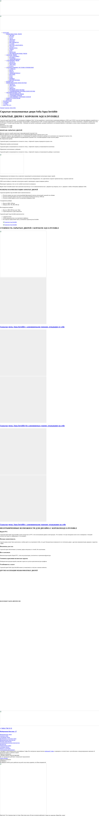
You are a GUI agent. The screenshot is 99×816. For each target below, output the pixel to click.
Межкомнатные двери (6, 734)
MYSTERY (12, 74)
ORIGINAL (12, 39)
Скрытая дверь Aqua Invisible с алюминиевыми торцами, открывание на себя (33, 525)
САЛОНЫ (6, 102)
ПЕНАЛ (11, 71)
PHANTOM (12, 52)
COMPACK (12, 69)
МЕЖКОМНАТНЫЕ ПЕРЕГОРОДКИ (16, 83)
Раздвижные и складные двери (8, 738)
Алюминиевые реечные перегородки (10, 743)
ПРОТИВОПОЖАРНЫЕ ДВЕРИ (18, 53)
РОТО (11, 76)
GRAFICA (12, 62)
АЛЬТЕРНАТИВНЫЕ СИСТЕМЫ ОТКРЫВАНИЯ (20, 67)
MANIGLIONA (13, 48)
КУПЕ (11, 77)
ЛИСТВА (11, 35)
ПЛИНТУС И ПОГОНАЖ (13, 98)
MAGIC (11, 70)
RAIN (10, 50)
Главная (2, 107)
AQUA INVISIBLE (14, 56)
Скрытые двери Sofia (10, 107)
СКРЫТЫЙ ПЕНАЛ (14, 59)
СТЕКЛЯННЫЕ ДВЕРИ (12, 60)
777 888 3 (5, 103)
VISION (11, 49)
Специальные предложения (7, 749)
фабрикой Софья (49, 751)
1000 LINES (12, 64)
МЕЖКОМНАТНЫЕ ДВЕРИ (14, 34)
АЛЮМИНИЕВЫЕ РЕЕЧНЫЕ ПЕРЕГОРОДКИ (22, 91)
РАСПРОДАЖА (7, 101)
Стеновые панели (4, 747)
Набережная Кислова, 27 (8, 731)
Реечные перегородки (6, 741)
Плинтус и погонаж (5, 748)
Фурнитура (3, 744)
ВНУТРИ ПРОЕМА (14, 80)
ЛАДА (11, 38)
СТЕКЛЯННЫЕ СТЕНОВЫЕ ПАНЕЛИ (20, 96)
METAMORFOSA (14, 42)
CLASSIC (11, 43)
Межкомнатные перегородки (7, 740)
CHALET (11, 46)
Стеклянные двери (5, 737)
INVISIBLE (12, 57)
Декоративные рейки (5, 745)
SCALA (11, 66)
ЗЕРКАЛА (9, 99)
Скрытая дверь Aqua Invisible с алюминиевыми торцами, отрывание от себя (32, 327)
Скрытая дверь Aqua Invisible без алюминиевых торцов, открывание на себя (32, 426)
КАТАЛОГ (6, 32)
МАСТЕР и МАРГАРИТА (16, 45)
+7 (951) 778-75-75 (6, 728)
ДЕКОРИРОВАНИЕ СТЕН (13, 92)
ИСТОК (11, 36)
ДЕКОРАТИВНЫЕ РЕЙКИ (16, 94)
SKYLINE (12, 41)
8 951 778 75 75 (7, 105)
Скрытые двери (4, 736)
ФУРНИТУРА (10, 81)
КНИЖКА (12, 78)
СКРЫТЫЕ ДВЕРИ (11, 55)
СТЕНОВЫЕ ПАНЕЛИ (15, 95)
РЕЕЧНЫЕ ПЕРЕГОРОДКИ (16, 89)
